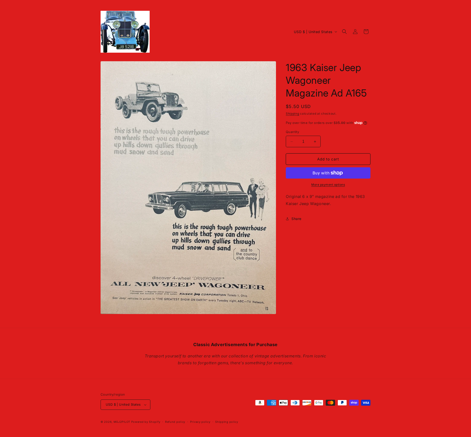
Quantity (292, 132)
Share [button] (296, 219)
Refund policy (175, 422)
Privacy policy (200, 422)
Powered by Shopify (145, 422)
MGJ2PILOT (122, 422)
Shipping (292, 113)
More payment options (328, 184)
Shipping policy (226, 422)
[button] (344, 31)
